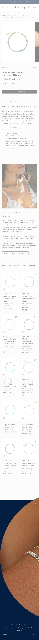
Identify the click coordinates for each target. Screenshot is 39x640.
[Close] (36, 504)
